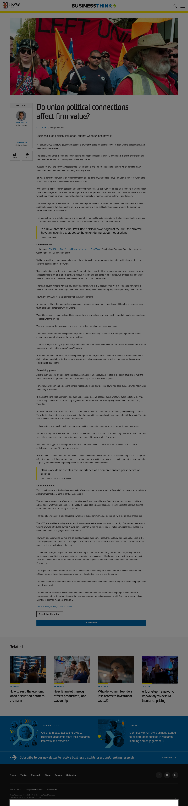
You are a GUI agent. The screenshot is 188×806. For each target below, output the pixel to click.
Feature (15, 687)
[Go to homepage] (94, 5)
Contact (58, 775)
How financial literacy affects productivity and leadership (70, 696)
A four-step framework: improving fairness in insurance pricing (158, 696)
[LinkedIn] (175, 775)
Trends (13, 775)
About (48, 775)
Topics (23, 775)
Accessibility (52, 790)
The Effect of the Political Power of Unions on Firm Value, (75, 249)
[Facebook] (159, 775)
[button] (21, 118)
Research (35, 775)
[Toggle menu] (182, 5)
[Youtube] (167, 775)
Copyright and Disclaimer (34, 790)
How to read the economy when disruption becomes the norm (27, 696)
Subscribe (167, 758)
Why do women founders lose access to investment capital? (115, 696)
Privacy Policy (15, 790)
